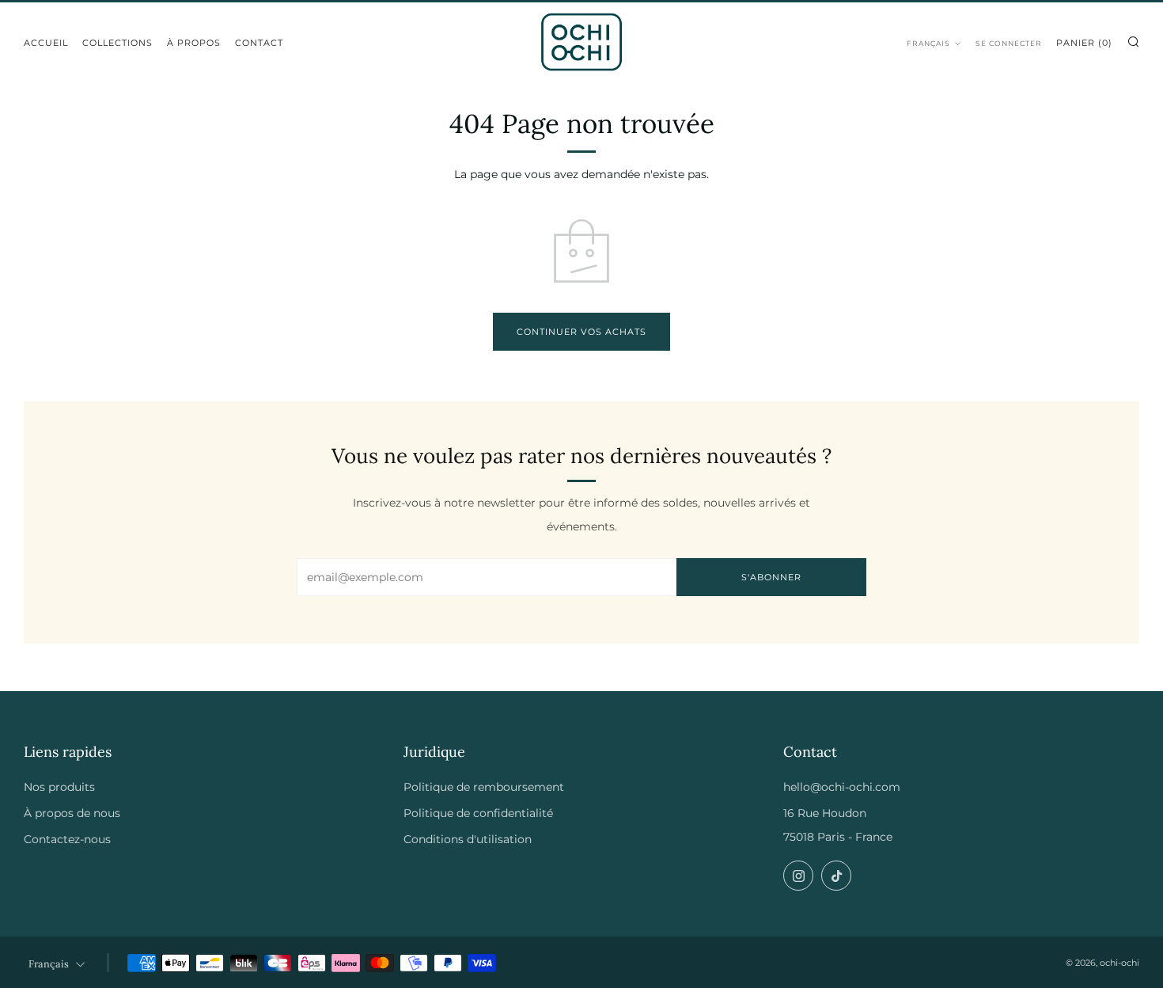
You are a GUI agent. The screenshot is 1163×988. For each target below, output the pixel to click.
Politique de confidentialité (478, 813)
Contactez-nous (67, 839)
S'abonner (771, 577)
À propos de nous (72, 813)
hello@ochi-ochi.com (841, 787)
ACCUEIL (46, 42)
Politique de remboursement (483, 787)
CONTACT (259, 42)
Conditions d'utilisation (467, 839)
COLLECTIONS (117, 42)
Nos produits (59, 787)
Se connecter (1008, 43)
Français (928, 43)
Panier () (1084, 42)
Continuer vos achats (581, 331)
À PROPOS (194, 42)
